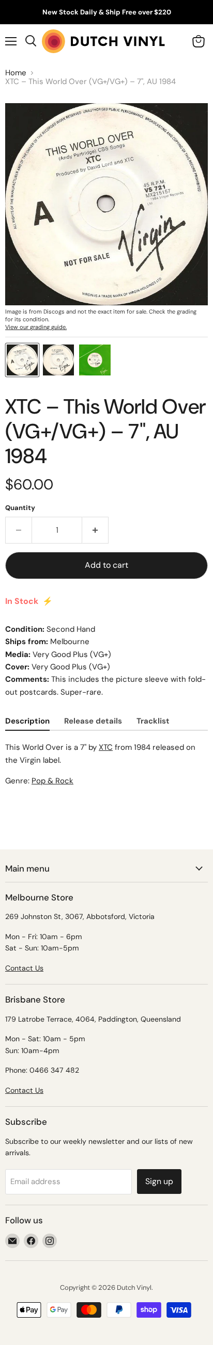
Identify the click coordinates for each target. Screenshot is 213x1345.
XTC (106, 747)
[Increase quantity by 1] (95, 530)
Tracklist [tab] (153, 721)
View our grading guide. (36, 327)
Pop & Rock (52, 781)
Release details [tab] (93, 721)
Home (15, 73)
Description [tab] (27, 721)
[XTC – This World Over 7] (22, 359)
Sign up (159, 1181)
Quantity (20, 508)
